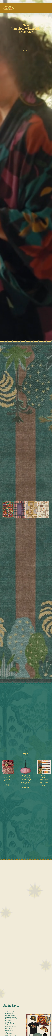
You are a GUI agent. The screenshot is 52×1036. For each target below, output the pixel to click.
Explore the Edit (26, 787)
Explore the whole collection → (26, 520)
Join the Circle (44, 789)
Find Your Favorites (8, 785)
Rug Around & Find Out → (26, 49)
